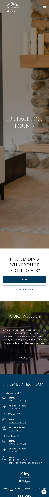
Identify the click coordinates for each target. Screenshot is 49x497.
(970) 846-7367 (15, 452)
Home (24, 279)
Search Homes (24, 289)
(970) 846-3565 (15, 430)
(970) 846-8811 (15, 409)
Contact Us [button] (24, 357)
